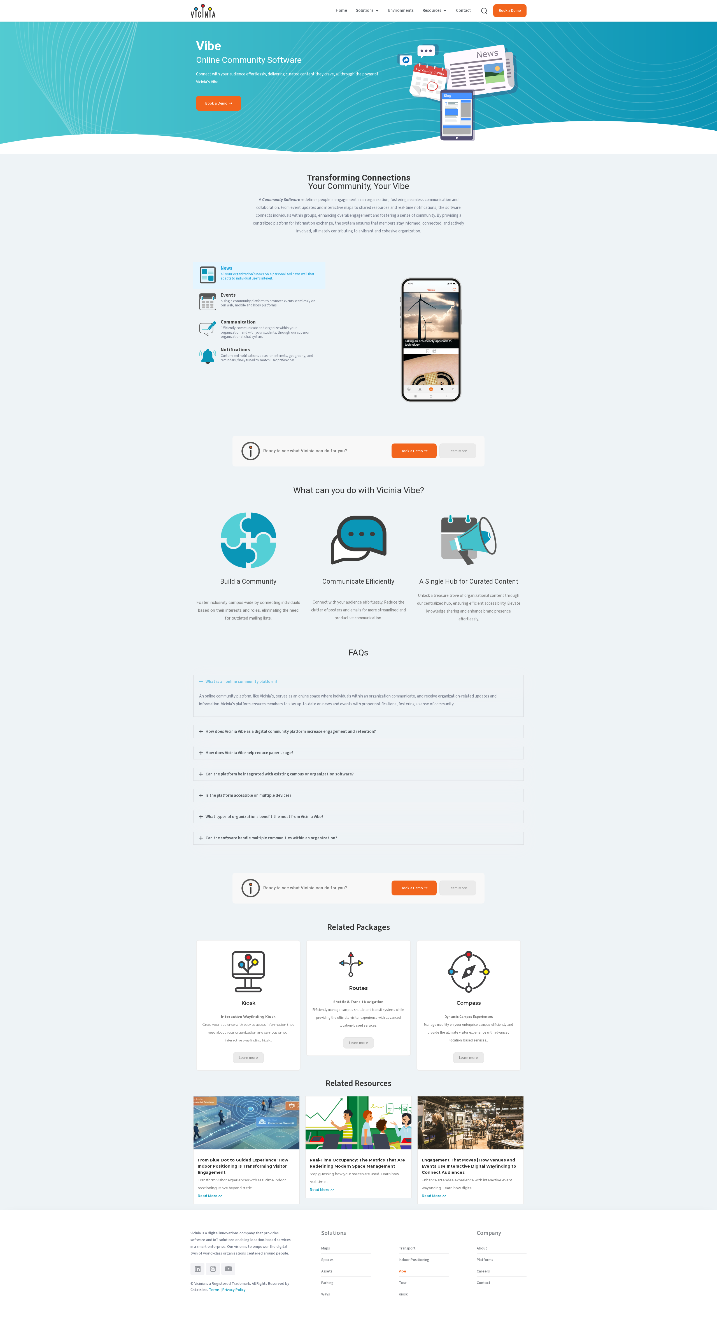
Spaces (327, 1260)
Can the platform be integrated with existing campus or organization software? (280, 774)
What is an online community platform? (242, 682)
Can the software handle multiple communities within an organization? (271, 838)
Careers (483, 1271)
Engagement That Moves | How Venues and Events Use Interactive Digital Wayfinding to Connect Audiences (469, 1166)
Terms (214, 1290)
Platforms (485, 1260)
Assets (326, 1271)
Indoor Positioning (414, 1260)
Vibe (402, 1271)
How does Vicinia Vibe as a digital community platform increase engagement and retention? (291, 731)
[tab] (259, 275)
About (482, 1248)
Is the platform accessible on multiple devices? (249, 795)
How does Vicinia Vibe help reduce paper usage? (250, 753)
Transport (407, 1248)
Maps (325, 1248)
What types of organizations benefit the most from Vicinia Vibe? (264, 817)
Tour (403, 1283)
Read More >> (210, 1196)
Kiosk (403, 1294)
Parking (327, 1283)
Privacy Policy (234, 1290)
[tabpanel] (431, 337)
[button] (358, 681)
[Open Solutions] (377, 11)
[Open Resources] (445, 11)
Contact (483, 1283)
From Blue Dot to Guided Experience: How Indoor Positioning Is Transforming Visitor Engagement (243, 1166)
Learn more (248, 1058)
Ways (325, 1294)
